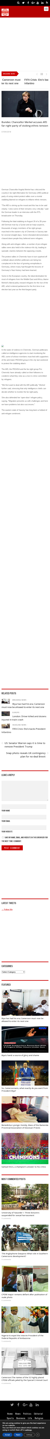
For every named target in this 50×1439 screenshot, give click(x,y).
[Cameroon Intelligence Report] (5, 14)
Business (20, 1418)
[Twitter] (23, 2)
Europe (15, 712)
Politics (27, 1413)
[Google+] (33, 2)
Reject (18, 1435)
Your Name (6, 810)
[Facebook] (28, 2)
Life (30, 1418)
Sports (10, 1418)
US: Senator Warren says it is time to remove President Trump (23, 744)
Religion (39, 1418)
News (18, 1413)
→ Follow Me (7, 909)
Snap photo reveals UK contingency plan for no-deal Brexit (27, 754)
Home (10, 1413)
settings (28, 1430)
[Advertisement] (25, 44)
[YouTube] (37, 2)
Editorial (38, 1413)
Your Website (7, 831)
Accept (7, 1435)
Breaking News (19, 700)
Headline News (19, 725)
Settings (29, 1435)
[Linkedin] (42, 2)
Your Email (6, 821)
